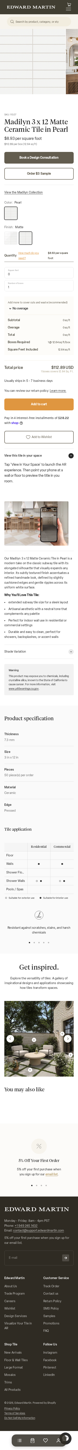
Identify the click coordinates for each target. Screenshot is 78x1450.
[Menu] (19, 1440)
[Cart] (32, 1440)
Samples (49, 1316)
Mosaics (10, 1375)
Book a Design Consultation (39, 157)
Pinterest (49, 1367)
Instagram (50, 1352)
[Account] (58, 1440)
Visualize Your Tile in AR (18, 1326)
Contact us (50, 1293)
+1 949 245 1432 (26, 1226)
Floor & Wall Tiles (16, 1360)
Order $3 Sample (39, 173)
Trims (8, 1382)
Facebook (50, 1360)
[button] (10, 1038)
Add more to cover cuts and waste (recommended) (38, 302)
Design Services (15, 1316)
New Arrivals (13, 1352)
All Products (12, 1390)
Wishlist (9, 1308)
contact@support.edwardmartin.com (38, 1230)
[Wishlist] (45, 1440)
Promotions (51, 1323)
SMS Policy (51, 1308)
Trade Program (14, 1293)
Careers (9, 1301)
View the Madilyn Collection (23, 192)
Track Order (51, 1286)
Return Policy (52, 1301)
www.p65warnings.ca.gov (24, 688)
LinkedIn (49, 1375)
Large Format (13, 1367)
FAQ (46, 1331)
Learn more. (58, 391)
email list (52, 1174)
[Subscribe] (65, 1257)
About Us (10, 1286)
